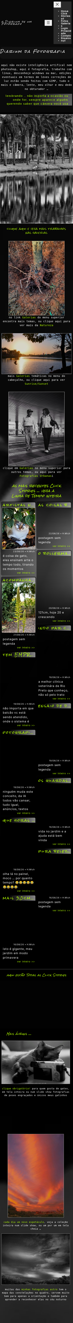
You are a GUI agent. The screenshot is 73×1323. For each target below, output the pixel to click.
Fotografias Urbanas (36, 475)
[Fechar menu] (57, 4)
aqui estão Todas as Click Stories (36, 975)
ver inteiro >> (26, 572)
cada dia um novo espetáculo (24, 1222)
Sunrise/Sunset (36, 383)
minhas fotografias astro (39, 1289)
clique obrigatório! (16, 1088)
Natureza (46, 325)
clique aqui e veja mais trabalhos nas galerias (36, 231)
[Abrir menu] (48, 23)
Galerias (29, 317)
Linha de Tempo (28, 495)
